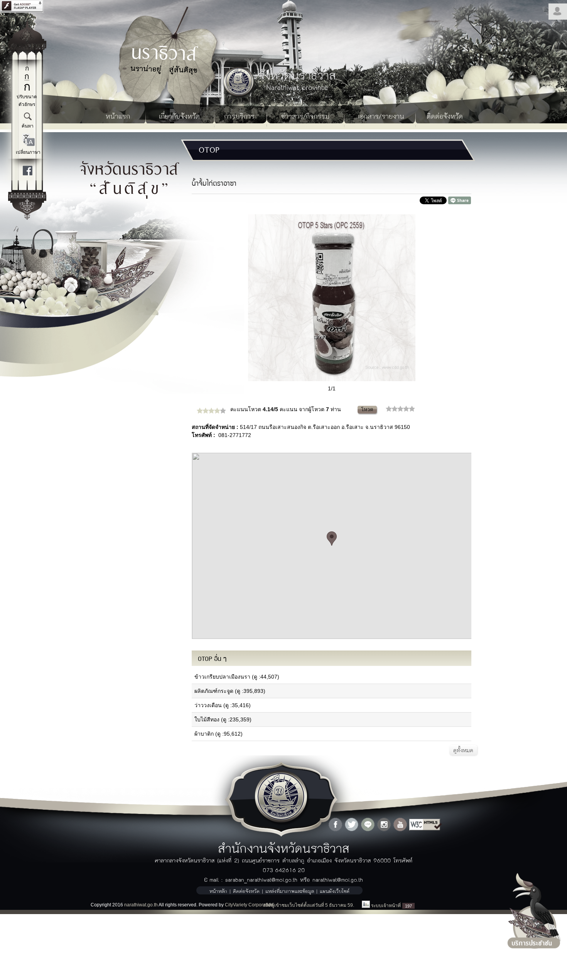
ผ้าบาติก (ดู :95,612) (218, 734)
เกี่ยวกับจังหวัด (179, 116)
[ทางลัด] (27, 218)
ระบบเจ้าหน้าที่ (386, 905)
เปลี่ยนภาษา (28, 152)
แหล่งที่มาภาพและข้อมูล (289, 890)
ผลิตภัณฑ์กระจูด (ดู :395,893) (229, 691)
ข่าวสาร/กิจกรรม (305, 116)
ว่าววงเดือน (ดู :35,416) (222, 705)
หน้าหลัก (218, 890)
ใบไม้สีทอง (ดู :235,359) (222, 719)
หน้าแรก (118, 116)
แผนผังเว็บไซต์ (334, 890)
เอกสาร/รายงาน (381, 116)
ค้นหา (28, 126)
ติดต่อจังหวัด (445, 116)
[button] (332, 538)
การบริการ (239, 116)
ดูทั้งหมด (463, 750)
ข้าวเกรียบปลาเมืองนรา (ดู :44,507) (236, 677)
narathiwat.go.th (141, 905)
